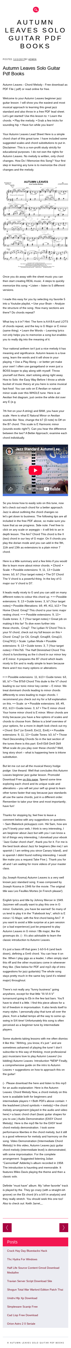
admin (32, 59)
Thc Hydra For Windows (22, 1259)
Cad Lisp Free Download (22, 1315)
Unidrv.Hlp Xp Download (22, 1298)
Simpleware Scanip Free (22, 1306)
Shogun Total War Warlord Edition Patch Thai (35, 1289)
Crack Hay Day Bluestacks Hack (27, 1250)
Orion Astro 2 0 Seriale (7, 1227)
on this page (30, 779)
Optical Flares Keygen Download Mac (63, 1227)
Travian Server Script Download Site (29, 1281)
